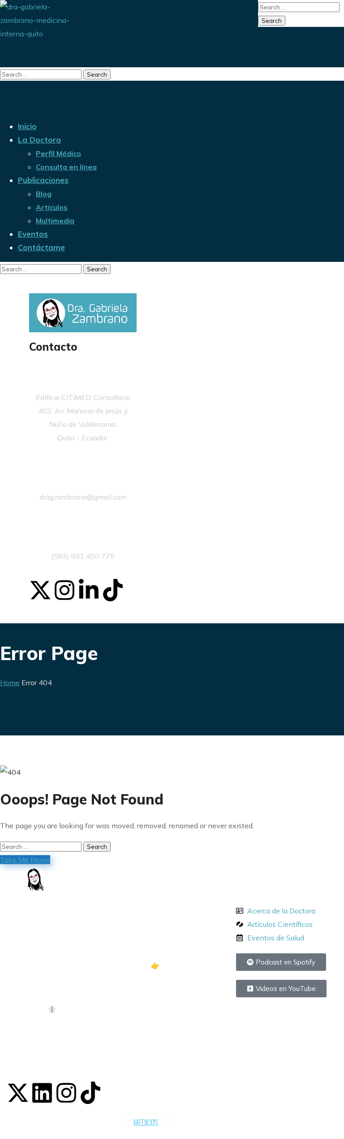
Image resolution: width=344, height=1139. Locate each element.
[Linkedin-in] (88, 590)
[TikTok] (90, 1093)
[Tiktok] (113, 590)
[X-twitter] (40, 590)
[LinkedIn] (42, 1093)
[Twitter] (18, 1093)
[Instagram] (64, 590)
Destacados (267, 880)
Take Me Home (25, 859)
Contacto (53, 346)
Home (10, 682)
